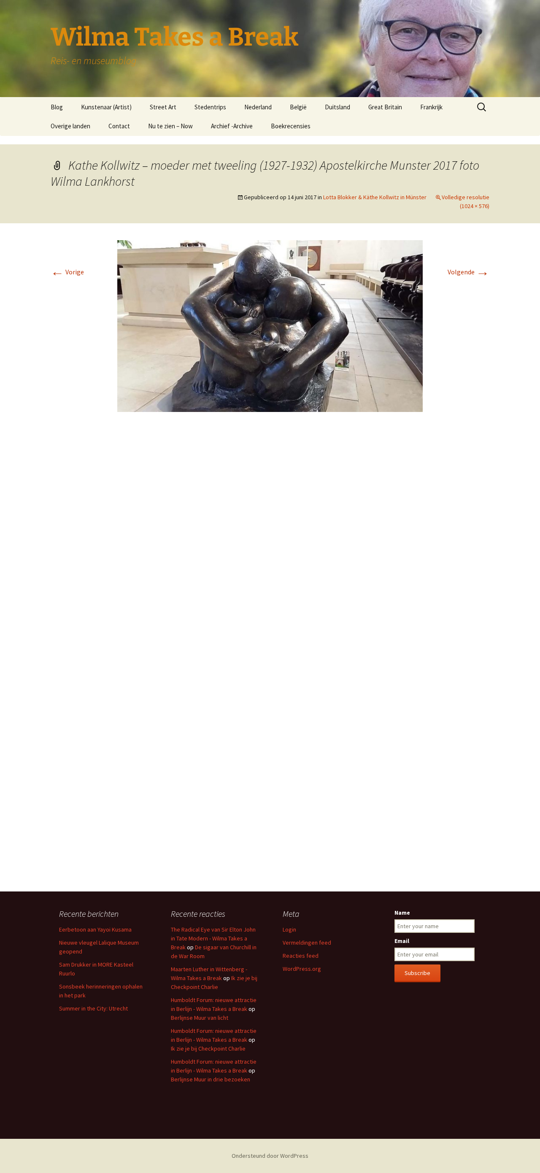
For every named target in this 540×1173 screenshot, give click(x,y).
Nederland (258, 107)
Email (401, 941)
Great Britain (385, 107)
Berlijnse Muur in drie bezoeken (210, 1079)
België (298, 107)
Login (289, 929)
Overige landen (70, 126)
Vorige (67, 272)
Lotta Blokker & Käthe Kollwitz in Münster (375, 197)
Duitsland (337, 107)
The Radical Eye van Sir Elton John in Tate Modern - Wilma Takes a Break (213, 938)
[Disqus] (270, 544)
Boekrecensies (290, 126)
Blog (57, 107)
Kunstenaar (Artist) (106, 107)
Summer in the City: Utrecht (93, 1008)
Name (402, 912)
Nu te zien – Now (170, 126)
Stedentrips (210, 107)
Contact (119, 126)
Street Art (163, 107)
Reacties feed (301, 955)
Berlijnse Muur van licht (199, 1017)
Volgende (468, 272)
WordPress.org (302, 969)
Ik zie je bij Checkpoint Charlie (208, 1048)
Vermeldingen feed (307, 942)
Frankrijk (431, 107)
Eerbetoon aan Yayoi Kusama (95, 929)
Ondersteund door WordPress (270, 1155)
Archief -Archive (232, 126)
